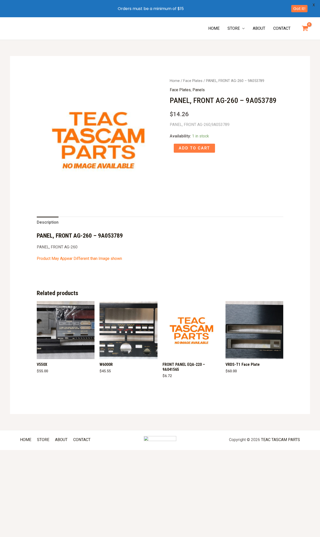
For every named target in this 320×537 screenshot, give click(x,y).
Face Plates (192, 80)
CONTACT (281, 28)
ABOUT (259, 28)
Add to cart (194, 148)
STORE (234, 28)
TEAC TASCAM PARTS (280, 439)
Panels (198, 89)
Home (175, 80)
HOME (214, 28)
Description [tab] (47, 222)
